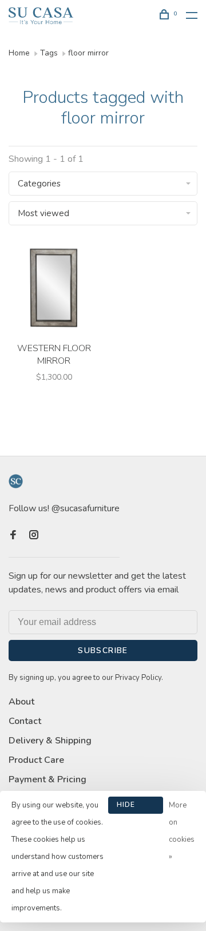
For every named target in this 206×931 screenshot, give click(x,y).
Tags (49, 52)
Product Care (36, 760)
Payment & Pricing (47, 779)
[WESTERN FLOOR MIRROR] (54, 289)
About (21, 701)
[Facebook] (13, 536)
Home (19, 52)
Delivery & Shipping (50, 740)
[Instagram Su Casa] (33, 536)
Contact (25, 721)
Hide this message (135, 807)
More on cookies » (182, 831)
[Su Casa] (16, 481)
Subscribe (103, 650)
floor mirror (88, 52)
